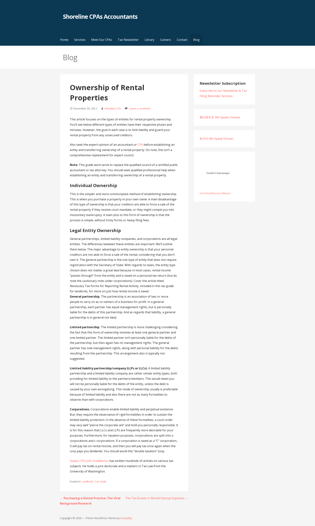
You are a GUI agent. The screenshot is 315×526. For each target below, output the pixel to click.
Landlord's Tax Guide (94, 481)
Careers (165, 40)
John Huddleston (97, 461)
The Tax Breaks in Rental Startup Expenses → (156, 498)
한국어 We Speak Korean (216, 139)
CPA (140, 145)
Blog (196, 40)
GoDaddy (126, 518)
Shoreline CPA (112, 108)
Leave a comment (140, 108)
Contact (182, 40)
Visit (215, 193)
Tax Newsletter (128, 40)
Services (79, 40)
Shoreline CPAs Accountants (100, 16)
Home (64, 40)
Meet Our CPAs (101, 40)
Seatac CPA (77, 461)
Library (149, 40)
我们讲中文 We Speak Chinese (220, 117)
